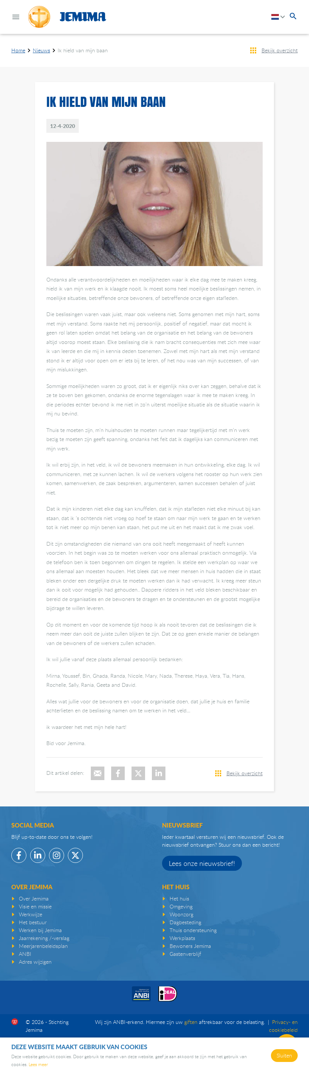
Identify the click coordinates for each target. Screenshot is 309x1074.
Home (18, 50)
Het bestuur (33, 922)
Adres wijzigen (35, 961)
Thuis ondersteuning (193, 930)
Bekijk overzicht (280, 50)
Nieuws (41, 50)
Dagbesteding (185, 922)
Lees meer (38, 1064)
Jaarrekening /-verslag (44, 938)
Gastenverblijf (185, 953)
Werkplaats (182, 938)
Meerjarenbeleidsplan (43, 945)
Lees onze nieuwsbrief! (202, 863)
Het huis (179, 898)
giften (190, 1021)
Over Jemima (34, 898)
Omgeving (181, 906)
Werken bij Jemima (40, 930)
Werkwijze (30, 914)
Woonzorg (181, 914)
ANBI (25, 953)
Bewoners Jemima (190, 945)
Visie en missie (35, 906)
